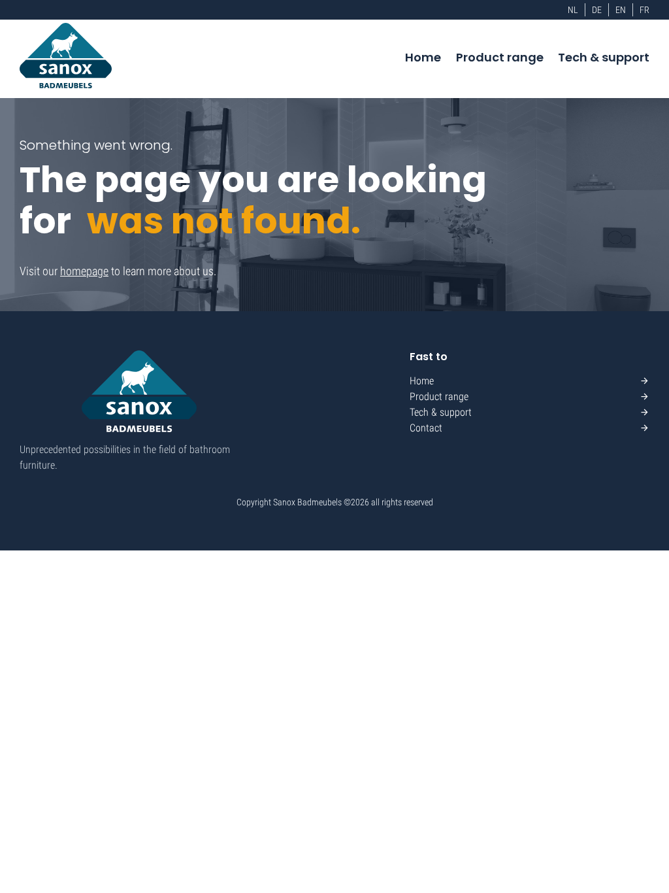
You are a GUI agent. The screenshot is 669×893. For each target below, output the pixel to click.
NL (573, 9)
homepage (84, 271)
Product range (500, 57)
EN (620, 9)
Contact (426, 428)
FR (644, 9)
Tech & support (603, 57)
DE (597, 9)
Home (423, 57)
